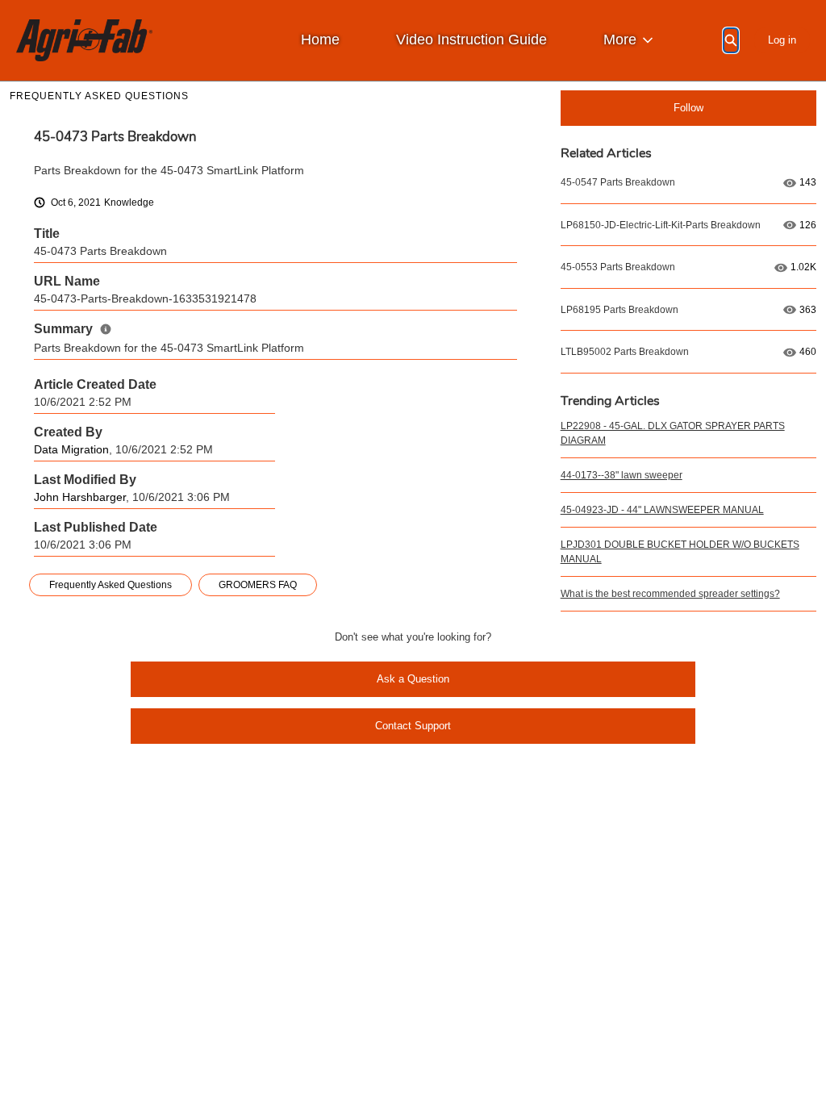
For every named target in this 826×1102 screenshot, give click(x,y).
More (619, 39)
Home (320, 39)
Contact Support (413, 726)
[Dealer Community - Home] (84, 40)
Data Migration (71, 450)
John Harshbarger (80, 497)
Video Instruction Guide (471, 39)
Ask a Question (413, 679)
